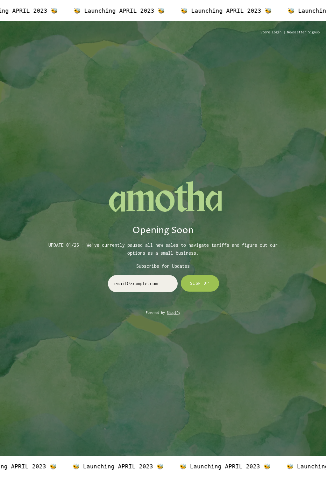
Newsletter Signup (303, 32)
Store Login (270, 32)
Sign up (199, 283)
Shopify (173, 313)
